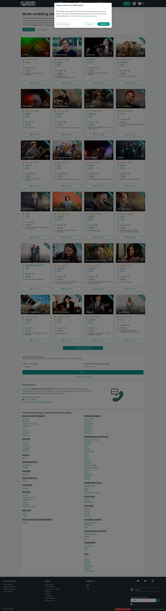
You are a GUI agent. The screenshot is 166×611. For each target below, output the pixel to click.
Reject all (90, 24)
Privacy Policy (92, 16)
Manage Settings (63, 24)
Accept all (103, 24)
